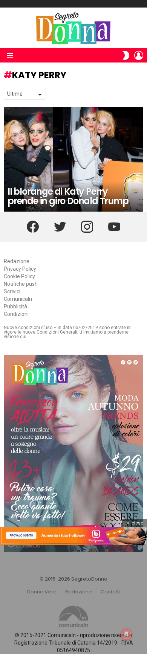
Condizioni (16, 314)
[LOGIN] (138, 55)
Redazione (16, 261)
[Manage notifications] (127, 634)
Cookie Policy (19, 276)
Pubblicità (15, 306)
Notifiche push (21, 284)
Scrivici (12, 291)
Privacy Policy (20, 269)
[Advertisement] (73, 599)
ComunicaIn (18, 299)
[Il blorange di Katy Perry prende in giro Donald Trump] (73, 159)
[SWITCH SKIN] (125, 55)
